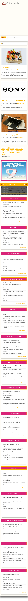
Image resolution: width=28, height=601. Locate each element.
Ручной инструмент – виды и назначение (12, 585)
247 (12, 150)
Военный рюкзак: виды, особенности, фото (13, 484)
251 (8, 152)
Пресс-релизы (22, 592)
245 (3, 150)
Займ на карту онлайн (8, 451)
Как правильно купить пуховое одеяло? (12, 262)
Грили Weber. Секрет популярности (11, 257)
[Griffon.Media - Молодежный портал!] (13, 3)
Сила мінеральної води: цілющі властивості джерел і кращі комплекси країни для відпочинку (13, 422)
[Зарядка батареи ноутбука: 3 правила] (14, 123)
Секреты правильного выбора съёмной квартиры (14, 320)
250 (3, 152)
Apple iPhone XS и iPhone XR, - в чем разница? (14, 512)
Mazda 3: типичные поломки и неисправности (13, 231)
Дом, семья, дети (22, 273)
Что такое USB (5, 67)
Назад (12, 148)
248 (17, 150)
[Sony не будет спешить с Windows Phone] (14, 90)
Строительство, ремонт (20, 303)
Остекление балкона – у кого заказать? (12, 579)
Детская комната (7, 397)
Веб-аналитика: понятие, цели (10, 379)
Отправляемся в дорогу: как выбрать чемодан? (14, 431)
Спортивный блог (22, 565)
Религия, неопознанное (20, 537)
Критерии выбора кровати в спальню (11, 391)
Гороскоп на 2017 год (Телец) (10, 526)
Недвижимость (22, 330)
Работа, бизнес (22, 462)
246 (8, 150)
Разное (24, 487)
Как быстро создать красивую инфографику (13, 376)
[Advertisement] (14, 21)
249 (21, 150)
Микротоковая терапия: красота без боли (12, 353)
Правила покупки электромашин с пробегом (13, 244)
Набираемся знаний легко (9, 528)
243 (17, 148)
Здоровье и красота (21, 356)
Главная (4, 43)
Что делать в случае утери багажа (11, 429)
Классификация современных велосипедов (13, 558)
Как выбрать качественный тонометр (11, 340)
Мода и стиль (22, 221)
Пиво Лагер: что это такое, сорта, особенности (14, 482)
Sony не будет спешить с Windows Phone (13, 101)
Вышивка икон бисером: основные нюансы (13, 524)
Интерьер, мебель (21, 407)
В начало (5, 148)
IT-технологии (20, 69)
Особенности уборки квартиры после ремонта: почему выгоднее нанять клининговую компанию (13, 284)
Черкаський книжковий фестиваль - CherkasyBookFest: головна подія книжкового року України (13, 576)
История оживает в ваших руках (10, 531)
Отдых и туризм (22, 434)
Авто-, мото (23, 247)
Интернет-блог (20, 103)
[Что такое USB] (14, 56)
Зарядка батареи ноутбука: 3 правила (12, 135)
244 (22, 148)
